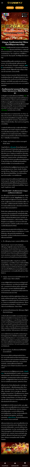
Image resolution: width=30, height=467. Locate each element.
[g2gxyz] (15, 2)
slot (25, 96)
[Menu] (2, 3)
